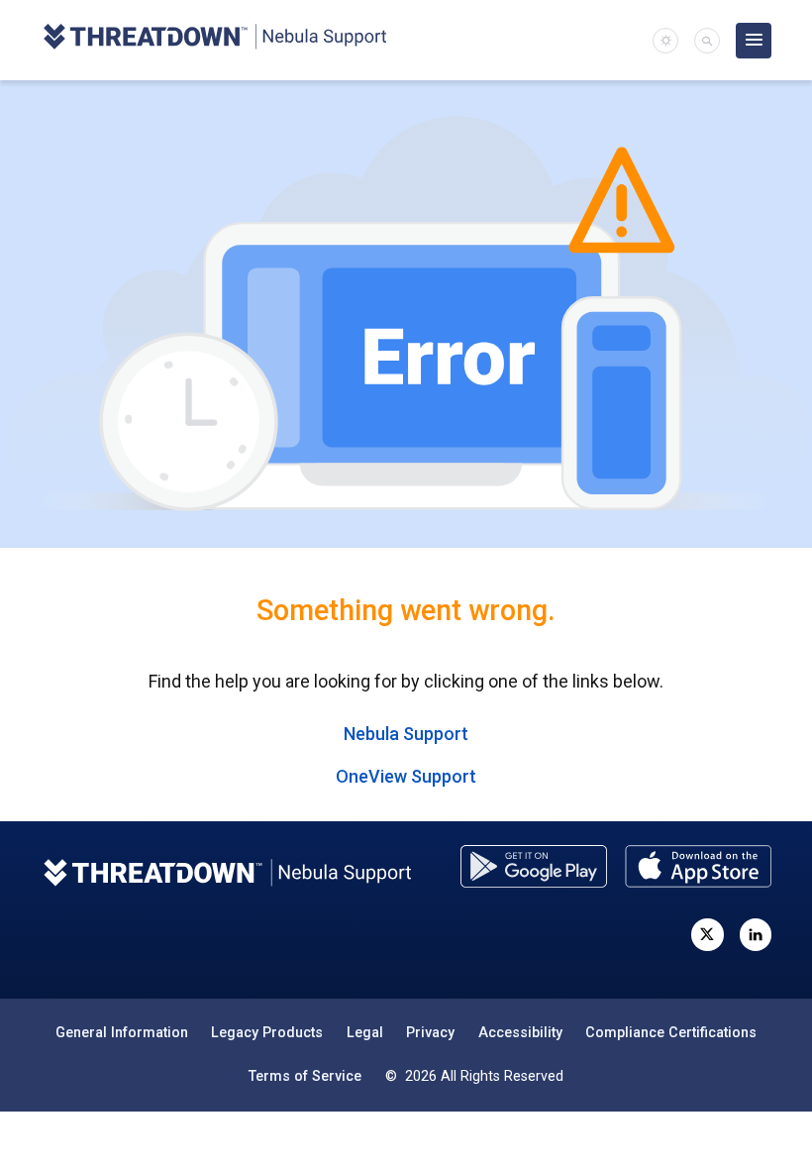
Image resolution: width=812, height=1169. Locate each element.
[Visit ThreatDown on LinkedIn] (755, 934)
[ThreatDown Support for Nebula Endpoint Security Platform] (214, 40)
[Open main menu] (753, 40)
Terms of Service (305, 1076)
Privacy (430, 1032)
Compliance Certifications (671, 1032)
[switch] (665, 40)
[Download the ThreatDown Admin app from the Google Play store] (533, 866)
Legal (365, 1032)
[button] (707, 40)
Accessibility (520, 1032)
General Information (121, 1032)
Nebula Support (406, 733)
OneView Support (406, 776)
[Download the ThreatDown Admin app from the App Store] (698, 866)
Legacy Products (267, 1032)
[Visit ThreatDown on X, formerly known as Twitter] (707, 934)
